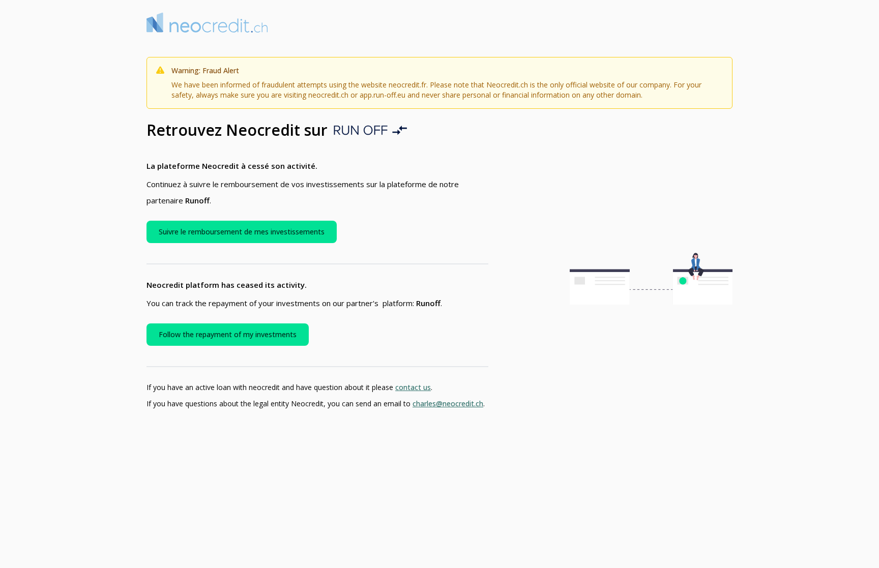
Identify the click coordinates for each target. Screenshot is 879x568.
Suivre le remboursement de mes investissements (242, 231)
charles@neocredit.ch (448, 403)
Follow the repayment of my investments (228, 334)
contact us (413, 387)
